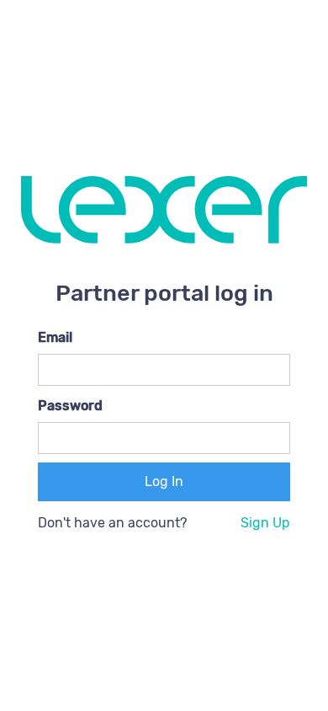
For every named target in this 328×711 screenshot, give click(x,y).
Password (70, 406)
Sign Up (265, 523)
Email (55, 337)
